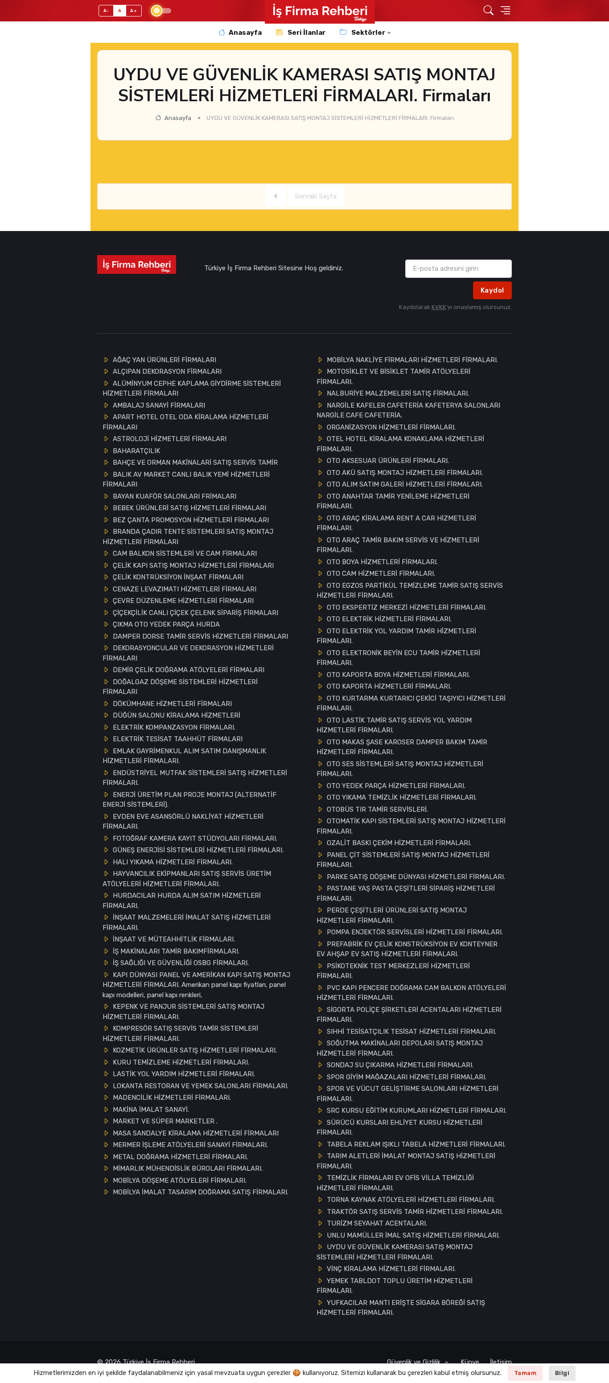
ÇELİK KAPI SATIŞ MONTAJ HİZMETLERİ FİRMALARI (193, 565)
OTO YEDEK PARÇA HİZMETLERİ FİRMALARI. (396, 786)
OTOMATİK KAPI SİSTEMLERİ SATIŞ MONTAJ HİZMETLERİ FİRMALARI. (411, 826)
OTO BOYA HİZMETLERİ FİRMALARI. (382, 562)
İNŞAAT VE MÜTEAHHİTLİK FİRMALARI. (174, 939)
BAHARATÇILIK (136, 451)
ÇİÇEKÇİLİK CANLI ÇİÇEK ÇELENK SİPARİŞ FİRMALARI (195, 613)
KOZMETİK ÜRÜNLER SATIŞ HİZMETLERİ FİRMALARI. (195, 1050)
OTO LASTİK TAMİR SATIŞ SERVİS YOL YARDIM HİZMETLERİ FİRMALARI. (394, 725)
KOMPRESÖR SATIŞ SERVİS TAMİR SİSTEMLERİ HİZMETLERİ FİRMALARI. (180, 1033)
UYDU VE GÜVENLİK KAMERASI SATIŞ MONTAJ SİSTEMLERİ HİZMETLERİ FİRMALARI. (395, 1252)
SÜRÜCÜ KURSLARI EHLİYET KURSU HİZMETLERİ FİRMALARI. (399, 1128)
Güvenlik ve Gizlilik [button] (414, 1362)
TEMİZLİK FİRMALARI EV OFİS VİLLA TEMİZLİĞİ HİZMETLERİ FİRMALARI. (395, 1183)
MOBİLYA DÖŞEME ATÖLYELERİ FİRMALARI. (180, 1181)
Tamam (525, 1373)
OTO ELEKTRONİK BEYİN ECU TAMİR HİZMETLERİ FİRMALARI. (398, 658)
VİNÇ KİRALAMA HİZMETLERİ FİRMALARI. (391, 1269)
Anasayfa (245, 33)
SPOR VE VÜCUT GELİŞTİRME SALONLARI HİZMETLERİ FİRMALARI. (407, 1094)
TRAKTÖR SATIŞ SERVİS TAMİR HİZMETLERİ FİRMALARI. (415, 1212)
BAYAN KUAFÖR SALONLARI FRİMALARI (174, 496)
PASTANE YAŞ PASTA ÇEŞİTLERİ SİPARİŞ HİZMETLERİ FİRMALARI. (406, 893)
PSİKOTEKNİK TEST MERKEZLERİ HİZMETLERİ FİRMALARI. (393, 971)
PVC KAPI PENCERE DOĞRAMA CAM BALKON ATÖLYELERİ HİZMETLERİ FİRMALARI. (411, 993)
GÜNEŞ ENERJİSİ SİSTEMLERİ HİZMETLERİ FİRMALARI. (198, 850)
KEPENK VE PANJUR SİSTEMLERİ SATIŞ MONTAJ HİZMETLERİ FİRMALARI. (183, 1012)
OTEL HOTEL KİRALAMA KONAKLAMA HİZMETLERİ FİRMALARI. (400, 444)
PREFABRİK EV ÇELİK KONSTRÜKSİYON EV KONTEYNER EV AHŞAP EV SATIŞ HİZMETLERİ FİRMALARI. (407, 949)
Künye (470, 1362)
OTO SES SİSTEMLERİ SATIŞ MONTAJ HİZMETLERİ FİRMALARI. (400, 769)
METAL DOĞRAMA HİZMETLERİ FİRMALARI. (180, 1157)
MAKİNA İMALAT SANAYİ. (151, 1110)
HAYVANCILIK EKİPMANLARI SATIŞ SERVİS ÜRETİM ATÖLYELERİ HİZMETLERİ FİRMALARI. (187, 879)
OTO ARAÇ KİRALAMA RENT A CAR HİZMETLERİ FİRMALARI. (396, 523)
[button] (488, 10)
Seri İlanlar (305, 33)
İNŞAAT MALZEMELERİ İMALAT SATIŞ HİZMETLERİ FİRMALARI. (187, 922)
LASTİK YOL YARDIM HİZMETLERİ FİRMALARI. (184, 1074)
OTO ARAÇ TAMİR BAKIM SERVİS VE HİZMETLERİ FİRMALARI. (398, 545)
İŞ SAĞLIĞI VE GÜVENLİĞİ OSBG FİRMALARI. (181, 963)
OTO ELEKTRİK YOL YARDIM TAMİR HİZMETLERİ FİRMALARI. (396, 636)
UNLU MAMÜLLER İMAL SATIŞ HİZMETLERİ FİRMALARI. (413, 1235)
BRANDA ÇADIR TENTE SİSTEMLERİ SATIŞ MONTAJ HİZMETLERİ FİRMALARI (188, 537)
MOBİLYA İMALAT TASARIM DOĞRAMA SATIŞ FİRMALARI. (200, 1192)
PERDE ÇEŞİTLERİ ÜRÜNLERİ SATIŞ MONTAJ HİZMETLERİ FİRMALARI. (392, 915)
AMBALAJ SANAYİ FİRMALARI (159, 405)
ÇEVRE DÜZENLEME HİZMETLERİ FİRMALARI (183, 601)
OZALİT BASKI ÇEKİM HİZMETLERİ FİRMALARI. (399, 843)
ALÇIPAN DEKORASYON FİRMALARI (167, 371)
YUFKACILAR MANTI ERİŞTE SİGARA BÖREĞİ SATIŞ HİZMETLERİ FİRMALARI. (401, 1308)
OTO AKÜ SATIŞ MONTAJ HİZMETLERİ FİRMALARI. (405, 473)
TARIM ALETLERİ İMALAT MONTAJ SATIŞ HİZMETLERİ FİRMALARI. (406, 1161)
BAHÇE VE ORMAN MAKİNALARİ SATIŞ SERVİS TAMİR (195, 462)
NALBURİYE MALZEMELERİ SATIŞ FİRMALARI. (398, 393)
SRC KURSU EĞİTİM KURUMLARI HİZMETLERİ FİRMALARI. (416, 1110)
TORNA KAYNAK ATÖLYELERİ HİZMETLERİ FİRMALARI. (411, 1200)
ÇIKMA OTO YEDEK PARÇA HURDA (166, 624)
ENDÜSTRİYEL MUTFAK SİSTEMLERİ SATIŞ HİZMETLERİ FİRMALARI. (195, 778)
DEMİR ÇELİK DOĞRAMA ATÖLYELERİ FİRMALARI (188, 670)
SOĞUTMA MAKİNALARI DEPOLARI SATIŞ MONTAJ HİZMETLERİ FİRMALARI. (400, 1048)
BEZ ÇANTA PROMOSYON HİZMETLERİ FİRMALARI (191, 520)
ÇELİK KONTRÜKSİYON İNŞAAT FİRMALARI (178, 577)
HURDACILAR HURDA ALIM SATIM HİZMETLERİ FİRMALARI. (182, 901)
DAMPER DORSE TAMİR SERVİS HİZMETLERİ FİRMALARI (200, 636)
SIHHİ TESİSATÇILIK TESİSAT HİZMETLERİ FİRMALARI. (411, 1032)
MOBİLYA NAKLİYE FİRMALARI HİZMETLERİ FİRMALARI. (412, 360)
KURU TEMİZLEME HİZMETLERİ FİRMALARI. (181, 1062)
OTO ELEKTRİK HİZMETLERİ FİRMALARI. (389, 619)
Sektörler (367, 33)
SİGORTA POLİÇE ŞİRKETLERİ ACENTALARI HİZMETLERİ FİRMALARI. (409, 1015)
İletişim (501, 1362)
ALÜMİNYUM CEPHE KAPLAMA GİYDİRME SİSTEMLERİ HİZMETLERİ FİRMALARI (192, 389)
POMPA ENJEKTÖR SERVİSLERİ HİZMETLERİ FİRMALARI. (415, 932)
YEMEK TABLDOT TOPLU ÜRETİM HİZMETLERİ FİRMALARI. (395, 1286)
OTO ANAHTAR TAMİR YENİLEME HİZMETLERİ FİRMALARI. (393, 501)
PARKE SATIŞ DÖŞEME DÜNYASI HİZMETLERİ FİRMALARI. (416, 877)
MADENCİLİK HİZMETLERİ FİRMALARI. (172, 1098)
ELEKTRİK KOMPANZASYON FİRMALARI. (174, 727)
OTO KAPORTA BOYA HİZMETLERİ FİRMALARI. (398, 675)
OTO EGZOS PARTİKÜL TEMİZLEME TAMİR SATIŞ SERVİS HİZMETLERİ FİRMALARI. (410, 591)
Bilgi (562, 1373)
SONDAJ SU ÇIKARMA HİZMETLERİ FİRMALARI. (400, 1065)
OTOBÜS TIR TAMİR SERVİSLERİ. (377, 809)
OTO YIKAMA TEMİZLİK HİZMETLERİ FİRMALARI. (402, 797)
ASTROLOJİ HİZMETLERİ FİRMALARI (169, 439)
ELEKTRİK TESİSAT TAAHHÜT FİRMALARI (178, 739)
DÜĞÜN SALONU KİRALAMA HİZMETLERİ (176, 715)
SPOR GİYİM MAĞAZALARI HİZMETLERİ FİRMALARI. (406, 1077)
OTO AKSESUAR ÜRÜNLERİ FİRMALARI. (388, 461)
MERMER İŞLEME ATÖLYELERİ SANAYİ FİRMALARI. (190, 1145)
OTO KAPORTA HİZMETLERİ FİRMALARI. (389, 686)
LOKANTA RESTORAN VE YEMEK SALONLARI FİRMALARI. (200, 1086)
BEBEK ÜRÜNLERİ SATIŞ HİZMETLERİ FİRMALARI (189, 508)
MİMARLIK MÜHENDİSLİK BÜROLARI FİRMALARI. (188, 1168)
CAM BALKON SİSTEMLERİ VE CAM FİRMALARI (185, 553)
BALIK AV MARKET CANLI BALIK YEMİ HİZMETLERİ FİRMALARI (186, 480)
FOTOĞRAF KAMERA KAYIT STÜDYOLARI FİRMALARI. (195, 838)
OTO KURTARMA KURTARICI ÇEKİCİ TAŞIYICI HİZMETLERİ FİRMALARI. (411, 703)
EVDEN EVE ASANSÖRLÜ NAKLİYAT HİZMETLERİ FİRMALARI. (183, 822)
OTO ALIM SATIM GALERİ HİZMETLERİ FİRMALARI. (405, 484)
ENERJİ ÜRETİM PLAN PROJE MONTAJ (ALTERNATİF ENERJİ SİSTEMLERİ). (189, 800)
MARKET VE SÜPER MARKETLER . (165, 1121)
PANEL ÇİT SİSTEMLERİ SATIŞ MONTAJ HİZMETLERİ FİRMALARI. (403, 860)
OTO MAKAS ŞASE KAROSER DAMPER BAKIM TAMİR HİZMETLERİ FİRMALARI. (402, 747)
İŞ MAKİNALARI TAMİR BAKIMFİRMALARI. (176, 951)
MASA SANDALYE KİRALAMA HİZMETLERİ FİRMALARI (196, 1133)
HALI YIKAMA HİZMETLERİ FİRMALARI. (173, 862)
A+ (133, 10)
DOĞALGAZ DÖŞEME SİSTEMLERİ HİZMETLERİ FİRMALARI (180, 687)
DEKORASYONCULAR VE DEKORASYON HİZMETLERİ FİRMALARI (188, 653)
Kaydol (492, 290)
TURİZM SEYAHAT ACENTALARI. (377, 1223)
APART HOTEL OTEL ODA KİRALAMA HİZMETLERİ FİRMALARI (185, 422)
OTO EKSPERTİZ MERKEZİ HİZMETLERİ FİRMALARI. (406, 607)
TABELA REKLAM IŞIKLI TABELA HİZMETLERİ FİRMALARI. (416, 1144)
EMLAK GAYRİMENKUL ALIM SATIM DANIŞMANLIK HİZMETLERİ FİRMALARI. (184, 756)
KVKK (439, 307)
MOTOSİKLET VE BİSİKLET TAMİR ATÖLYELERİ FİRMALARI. (393, 376)
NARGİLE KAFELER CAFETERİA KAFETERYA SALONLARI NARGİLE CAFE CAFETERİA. (408, 410)
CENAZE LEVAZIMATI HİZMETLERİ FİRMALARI (184, 589)
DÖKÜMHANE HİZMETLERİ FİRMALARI (172, 704)
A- (106, 10)
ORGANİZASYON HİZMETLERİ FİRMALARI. (391, 427)
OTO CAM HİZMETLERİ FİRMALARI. (381, 574)
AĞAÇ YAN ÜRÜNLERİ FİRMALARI (164, 360)
